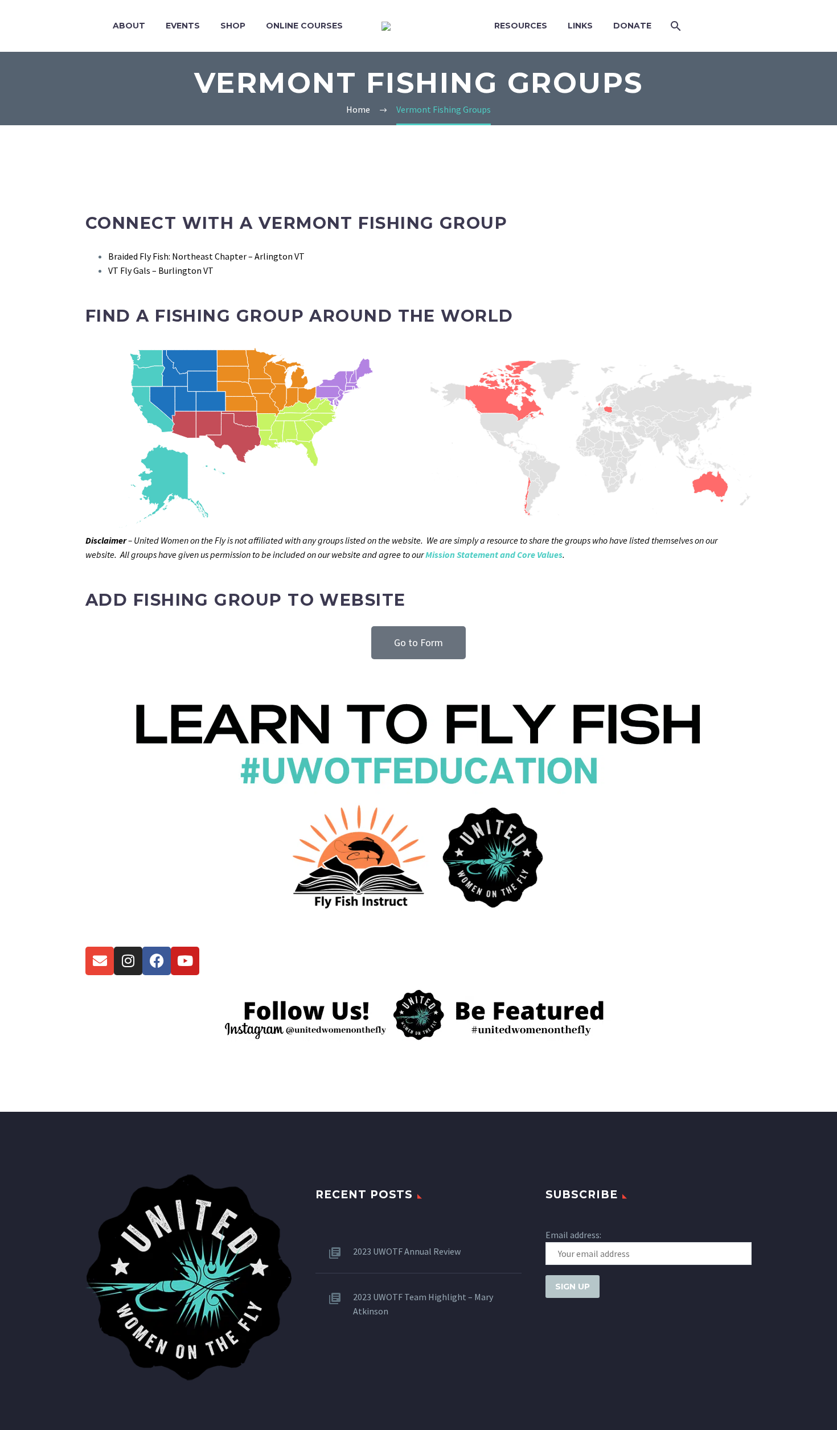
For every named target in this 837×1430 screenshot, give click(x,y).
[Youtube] (185, 961)
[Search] (674, 26)
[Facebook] (156, 961)
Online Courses (304, 25)
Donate (632, 25)
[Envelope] (99, 961)
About (129, 25)
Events (183, 25)
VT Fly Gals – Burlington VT (161, 270)
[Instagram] (128, 961)
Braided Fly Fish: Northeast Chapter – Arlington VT (206, 256)
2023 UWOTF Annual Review (407, 1251)
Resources (520, 25)
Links (580, 25)
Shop (232, 25)
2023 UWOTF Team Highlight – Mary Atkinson (423, 1304)
